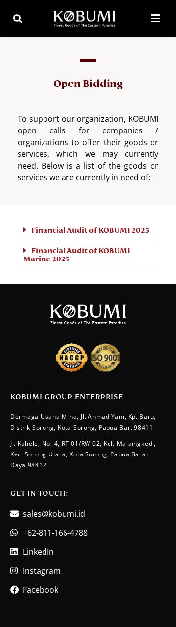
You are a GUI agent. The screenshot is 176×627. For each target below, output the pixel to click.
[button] (18, 18)
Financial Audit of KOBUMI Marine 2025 (76, 255)
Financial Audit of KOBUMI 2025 (90, 230)
